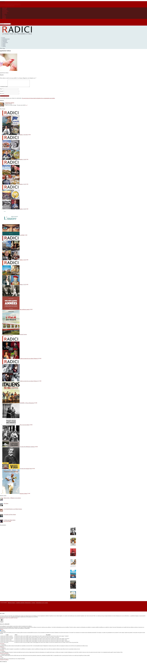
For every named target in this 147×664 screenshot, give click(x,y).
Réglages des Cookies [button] (4, 617)
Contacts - (34, 602)
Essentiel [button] (1, 629)
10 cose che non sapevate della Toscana (7, 5)
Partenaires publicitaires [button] (4, 653)
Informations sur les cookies (42, 602)
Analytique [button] (2, 650)
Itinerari (4, 9)
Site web (2, 93)
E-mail (2, 91)
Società (4, 16)
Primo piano (5, 11)
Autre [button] (1, 656)
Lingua (4, 17)
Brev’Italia (4, 10)
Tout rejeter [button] (15, 617)
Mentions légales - (12, 602)
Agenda (4, 18)
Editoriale (4, 8)
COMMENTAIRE (4, 86)
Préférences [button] (2, 646)
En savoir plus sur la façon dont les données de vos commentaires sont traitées (38, 98)
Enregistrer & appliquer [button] (4, 659)
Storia (3, 15)
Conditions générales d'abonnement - (24, 602)
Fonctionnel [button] (2, 643)
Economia (4, 13)
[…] (26, 105)
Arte (3, 14)
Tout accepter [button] (10, 617)
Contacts (4, 46)
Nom (1, 88)
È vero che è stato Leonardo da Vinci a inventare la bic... (10, 3)
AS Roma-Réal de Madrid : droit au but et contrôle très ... (10, 4)
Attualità (4, 12)
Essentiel (3, 630)
